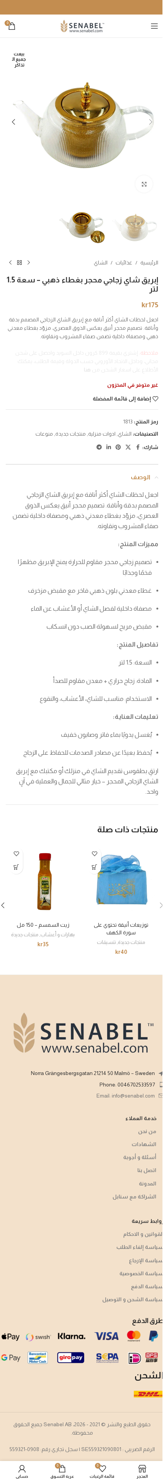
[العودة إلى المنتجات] (19, 263)
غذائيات (124, 262)
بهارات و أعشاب (57, 934)
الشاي (101, 262)
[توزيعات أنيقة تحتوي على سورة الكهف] (121, 880)
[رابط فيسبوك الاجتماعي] (137, 447)
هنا (87, 369)
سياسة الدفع (147, 1286)
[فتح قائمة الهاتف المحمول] (154, 26)
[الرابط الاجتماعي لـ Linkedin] (108, 447)
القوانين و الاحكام (143, 1234)
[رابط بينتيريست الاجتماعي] (118, 447)
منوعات (44, 434)
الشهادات (144, 1144)
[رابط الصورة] (82, 1032)
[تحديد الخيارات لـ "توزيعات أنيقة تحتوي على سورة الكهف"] (94, 867)
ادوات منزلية (102, 434)
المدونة (147, 1183)
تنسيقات (106, 942)
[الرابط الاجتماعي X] (128, 447)
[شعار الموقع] (82, 26)
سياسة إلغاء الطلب (140, 1247)
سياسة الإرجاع (146, 1260)
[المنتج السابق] (28, 263)
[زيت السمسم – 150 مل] (43, 880)
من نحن (147, 1131)
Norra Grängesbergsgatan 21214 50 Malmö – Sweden (93, 1073)
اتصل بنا (146, 1170)
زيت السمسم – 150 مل (43, 925)
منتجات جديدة (70, 434)
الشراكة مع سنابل (134, 1196)
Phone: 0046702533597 (127, 1085)
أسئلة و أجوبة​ (139, 1157)
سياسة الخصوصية (141, 1273)
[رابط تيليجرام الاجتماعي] (99, 447)
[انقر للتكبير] (144, 184)
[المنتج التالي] (10, 263)
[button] (150, 122)
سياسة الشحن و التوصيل (133, 1299)
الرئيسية (149, 262)
